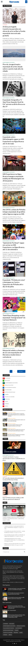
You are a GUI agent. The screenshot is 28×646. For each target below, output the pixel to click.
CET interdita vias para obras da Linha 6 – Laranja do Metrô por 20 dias (13, 478)
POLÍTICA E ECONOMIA (7, 632)
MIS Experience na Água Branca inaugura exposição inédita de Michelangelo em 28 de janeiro (13, 177)
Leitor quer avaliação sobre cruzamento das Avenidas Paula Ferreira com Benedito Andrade (16, 415)
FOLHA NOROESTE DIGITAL (8, 628)
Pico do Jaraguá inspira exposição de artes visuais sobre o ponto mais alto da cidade (13, 67)
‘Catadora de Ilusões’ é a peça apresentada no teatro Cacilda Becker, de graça (14, 458)
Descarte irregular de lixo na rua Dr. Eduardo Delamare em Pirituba (15, 425)
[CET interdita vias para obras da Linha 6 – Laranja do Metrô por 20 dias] (14, 468)
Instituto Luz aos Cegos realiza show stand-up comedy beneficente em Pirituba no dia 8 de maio (16, 607)
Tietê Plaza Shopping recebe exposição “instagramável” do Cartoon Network (14, 317)
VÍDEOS (10, 634)
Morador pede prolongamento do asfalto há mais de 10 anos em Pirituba (16, 435)
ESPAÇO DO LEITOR (11, 412)
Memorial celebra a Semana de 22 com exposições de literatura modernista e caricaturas (13, 353)
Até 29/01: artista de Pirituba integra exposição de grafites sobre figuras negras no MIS (14, 212)
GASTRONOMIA (18, 628)
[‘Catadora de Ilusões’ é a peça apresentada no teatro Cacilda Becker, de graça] (14, 447)
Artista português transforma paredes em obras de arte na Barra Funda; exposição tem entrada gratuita (14, 31)
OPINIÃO (16, 630)
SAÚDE (21, 632)
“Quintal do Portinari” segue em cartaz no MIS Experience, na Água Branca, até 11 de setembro (14, 246)
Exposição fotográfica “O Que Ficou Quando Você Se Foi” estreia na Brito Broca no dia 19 (14, 103)
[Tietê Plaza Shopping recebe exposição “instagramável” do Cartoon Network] (14, 304)
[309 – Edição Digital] (5, 611)
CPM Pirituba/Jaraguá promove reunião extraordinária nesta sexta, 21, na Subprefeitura (14, 539)
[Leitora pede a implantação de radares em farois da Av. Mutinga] (5, 419)
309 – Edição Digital (12, 610)
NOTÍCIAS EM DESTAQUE (8, 630)
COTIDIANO (5, 24)
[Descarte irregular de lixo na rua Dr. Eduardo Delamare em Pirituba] (5, 424)
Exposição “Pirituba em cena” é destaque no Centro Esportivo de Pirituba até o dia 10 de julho (14, 283)
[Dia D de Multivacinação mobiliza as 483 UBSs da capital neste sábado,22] (14, 488)
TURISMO (5, 634)
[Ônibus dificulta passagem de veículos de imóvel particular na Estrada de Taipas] (5, 429)
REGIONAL (16, 632)
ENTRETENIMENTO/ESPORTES (9, 62)
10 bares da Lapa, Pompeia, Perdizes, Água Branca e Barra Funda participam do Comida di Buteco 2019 (16, 616)
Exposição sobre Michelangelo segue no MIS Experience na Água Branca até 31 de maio (13, 140)
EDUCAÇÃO (11, 623)
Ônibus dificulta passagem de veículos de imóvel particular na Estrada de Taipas (16, 430)
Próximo (21, 371)
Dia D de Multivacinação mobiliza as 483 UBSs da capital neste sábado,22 (13, 498)
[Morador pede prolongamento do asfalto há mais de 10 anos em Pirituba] (5, 434)
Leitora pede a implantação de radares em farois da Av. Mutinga (16, 420)
